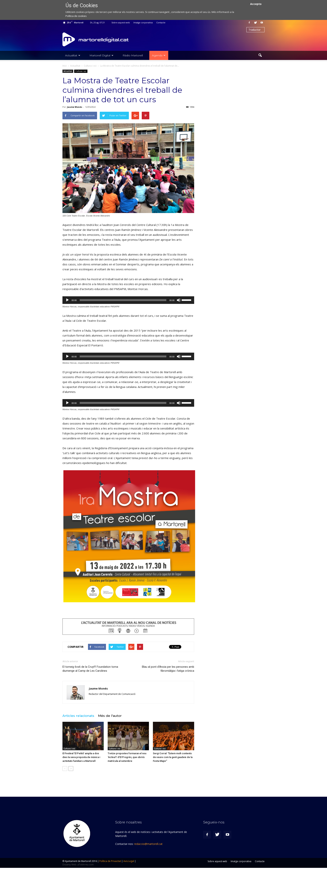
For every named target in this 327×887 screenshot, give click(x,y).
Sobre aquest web (120, 22)
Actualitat (71, 55)
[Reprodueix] (67, 300)
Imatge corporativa (143, 22)
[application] (128, 300)
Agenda (157, 55)
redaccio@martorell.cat (148, 844)
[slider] (187, 299)
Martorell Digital (100, 55)
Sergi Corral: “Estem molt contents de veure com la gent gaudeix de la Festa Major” (172, 757)
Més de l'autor (110, 716)
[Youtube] (262, 22)
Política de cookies (76, 16)
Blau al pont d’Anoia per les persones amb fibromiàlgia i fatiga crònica (168, 668)
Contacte (160, 22)
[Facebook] (249, 22)
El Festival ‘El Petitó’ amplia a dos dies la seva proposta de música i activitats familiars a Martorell (81, 757)
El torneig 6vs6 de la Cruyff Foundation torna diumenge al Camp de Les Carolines (90, 668)
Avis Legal (128, 861)
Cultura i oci (80, 71)
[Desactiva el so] (179, 300)
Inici (64, 65)
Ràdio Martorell (133, 55)
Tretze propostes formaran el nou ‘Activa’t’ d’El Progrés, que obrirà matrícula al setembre (127, 757)
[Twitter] (255, 22)
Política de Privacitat (110, 861)
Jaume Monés (74, 106)
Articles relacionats (78, 716)
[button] (260, 55)
